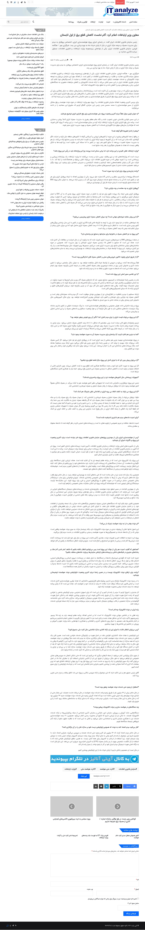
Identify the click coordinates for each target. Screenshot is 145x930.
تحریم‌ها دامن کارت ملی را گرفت (67, 835)
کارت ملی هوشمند (106, 769)
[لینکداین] (106, 786)
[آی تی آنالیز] (121, 11)
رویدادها (71, 22)
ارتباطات (92, 22)
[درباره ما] (14, 2)
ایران (131, 30)
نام (137, 879)
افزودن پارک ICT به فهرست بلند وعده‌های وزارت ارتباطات (95, 836)
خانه (135, 30)
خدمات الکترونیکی (120, 22)
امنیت (108, 22)
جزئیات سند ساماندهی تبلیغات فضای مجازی (101, 2)
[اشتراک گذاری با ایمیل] (101, 786)
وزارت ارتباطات (70, 769)
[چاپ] (95, 786)
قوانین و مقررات (82, 22)
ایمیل (136, 889)
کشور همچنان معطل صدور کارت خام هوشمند (127, 836)
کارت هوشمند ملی (87, 769)
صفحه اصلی (133, 22)
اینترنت (100, 22)
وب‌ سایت (90, 889)
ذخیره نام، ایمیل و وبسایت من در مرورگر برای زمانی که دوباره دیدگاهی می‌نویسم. (112, 899)
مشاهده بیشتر (25, 119)
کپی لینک (84, 776)
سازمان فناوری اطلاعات (127, 769)
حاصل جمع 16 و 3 (133, 903)
